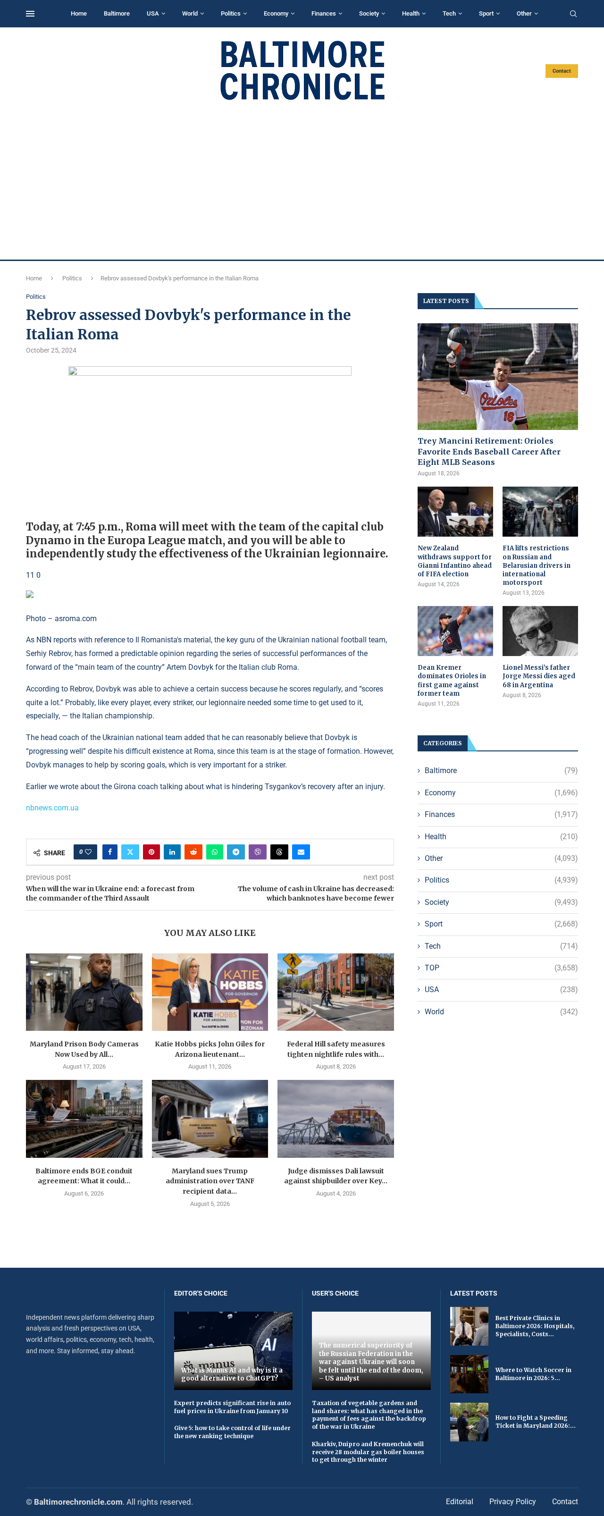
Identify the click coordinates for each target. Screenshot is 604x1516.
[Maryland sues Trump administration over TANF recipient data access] (210, 1118)
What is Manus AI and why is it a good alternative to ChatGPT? (232, 1374)
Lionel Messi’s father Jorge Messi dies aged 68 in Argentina (539, 676)
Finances (323, 13)
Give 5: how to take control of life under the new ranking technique (232, 1432)
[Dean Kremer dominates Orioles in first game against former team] (455, 631)
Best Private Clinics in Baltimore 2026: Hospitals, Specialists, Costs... (534, 1326)
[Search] (573, 14)
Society (369, 13)
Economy (276, 13)
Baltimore (117, 13)
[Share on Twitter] (130, 851)
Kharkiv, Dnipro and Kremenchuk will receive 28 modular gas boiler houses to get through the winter (368, 1452)
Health (410, 13)
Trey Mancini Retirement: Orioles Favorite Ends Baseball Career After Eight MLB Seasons (489, 451)
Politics (231, 13)
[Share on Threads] (279, 851)
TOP (501, 967)
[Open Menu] (30, 13)
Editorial (459, 1501)
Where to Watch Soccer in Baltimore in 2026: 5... (533, 1373)
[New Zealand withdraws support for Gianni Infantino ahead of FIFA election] (455, 512)
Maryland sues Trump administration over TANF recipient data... (210, 1181)
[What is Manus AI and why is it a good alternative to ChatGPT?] (233, 1351)
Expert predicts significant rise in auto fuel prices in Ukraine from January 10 (232, 1407)
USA (153, 13)
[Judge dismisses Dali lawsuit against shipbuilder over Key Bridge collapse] (335, 1118)
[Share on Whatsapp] (214, 851)
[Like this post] (88, 851)
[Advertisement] (302, 180)
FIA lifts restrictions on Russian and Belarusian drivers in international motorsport (536, 565)
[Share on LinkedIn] (172, 851)
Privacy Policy (512, 1501)
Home (79, 13)
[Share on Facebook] (109, 851)
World (190, 13)
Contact (562, 71)
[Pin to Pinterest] (151, 851)
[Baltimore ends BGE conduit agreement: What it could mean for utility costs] (84, 1118)
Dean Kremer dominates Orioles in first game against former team (452, 681)
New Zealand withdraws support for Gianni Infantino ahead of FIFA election (455, 561)
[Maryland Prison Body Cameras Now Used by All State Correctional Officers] (84, 992)
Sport (486, 13)
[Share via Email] (301, 851)
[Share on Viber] (258, 851)
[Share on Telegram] (236, 851)
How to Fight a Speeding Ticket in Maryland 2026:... (535, 1421)
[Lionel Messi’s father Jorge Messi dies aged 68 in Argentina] (540, 631)
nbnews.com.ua (52, 807)
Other (524, 13)
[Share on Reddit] (193, 851)
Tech (449, 13)
